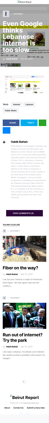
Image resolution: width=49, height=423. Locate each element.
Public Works (11, 110)
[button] (45, 2)
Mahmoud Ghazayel (31, 403)
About (7, 408)
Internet (16, 104)
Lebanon (29, 104)
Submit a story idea (36, 408)
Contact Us (18, 408)
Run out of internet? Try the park (22, 337)
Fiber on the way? (20, 267)
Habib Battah (12, 59)
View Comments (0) (23, 213)
